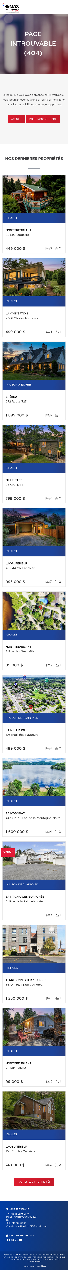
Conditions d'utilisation (38, 1259)
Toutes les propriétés (34, 1182)
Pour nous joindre (43, 119)
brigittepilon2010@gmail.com (30, 1226)
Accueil (16, 119)
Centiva (41, 1266)
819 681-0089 (19, 1223)
